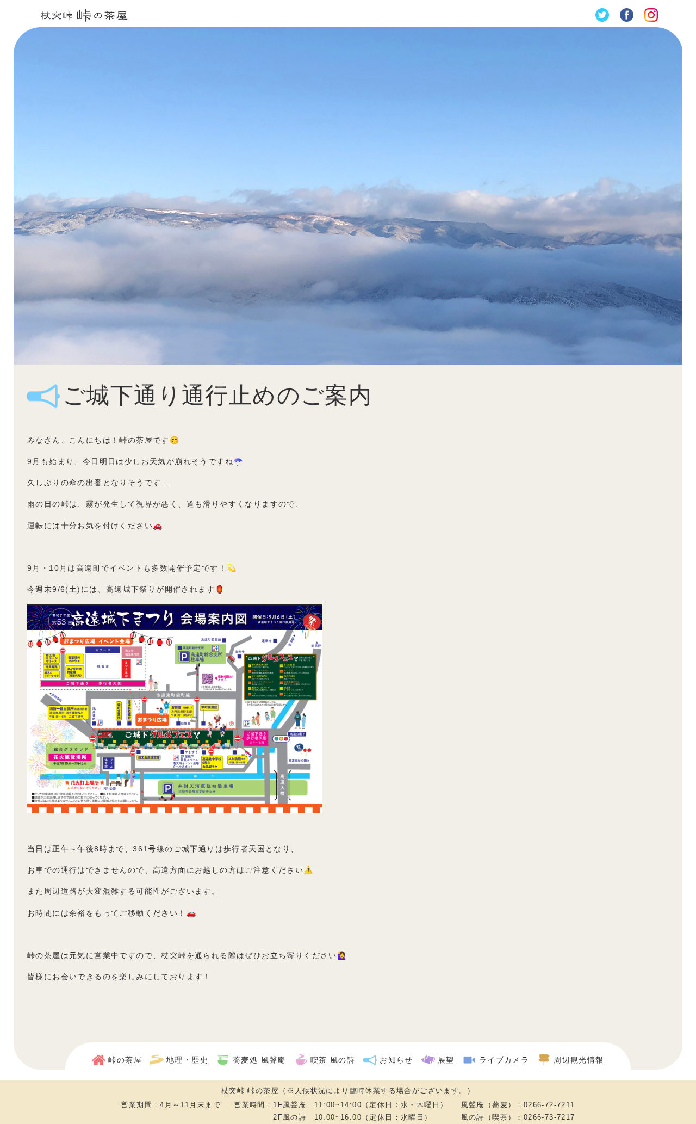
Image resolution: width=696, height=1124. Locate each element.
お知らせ (396, 1059)
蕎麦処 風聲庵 (259, 1059)
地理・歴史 (187, 1059)
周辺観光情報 (579, 1059)
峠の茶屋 (125, 1059)
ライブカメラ (504, 1059)
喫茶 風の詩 (332, 1059)
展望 (446, 1059)
